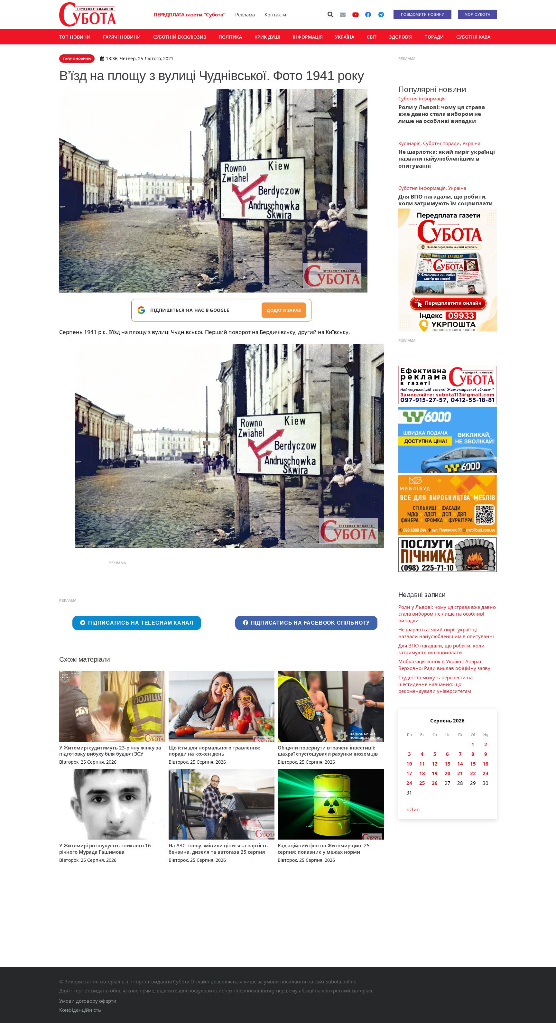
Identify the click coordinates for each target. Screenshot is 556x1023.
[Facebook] (368, 14)
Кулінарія (409, 143)
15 (473, 763)
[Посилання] (87, 14)
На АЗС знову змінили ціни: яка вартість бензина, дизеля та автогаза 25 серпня (218, 848)
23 (485, 773)
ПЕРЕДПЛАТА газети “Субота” (190, 14)
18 (422, 773)
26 (435, 783)
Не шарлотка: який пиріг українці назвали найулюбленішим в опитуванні (446, 158)
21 (460, 773)
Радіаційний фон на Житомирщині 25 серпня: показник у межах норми (324, 848)
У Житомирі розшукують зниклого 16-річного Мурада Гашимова (106, 848)
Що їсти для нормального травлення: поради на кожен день (214, 750)
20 (447, 773)
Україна (471, 143)
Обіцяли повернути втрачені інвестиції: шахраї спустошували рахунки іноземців (328, 750)
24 (409, 783)
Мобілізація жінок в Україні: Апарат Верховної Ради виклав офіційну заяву (444, 664)
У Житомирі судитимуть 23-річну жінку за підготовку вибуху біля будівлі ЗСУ (110, 750)
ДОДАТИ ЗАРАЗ (284, 310)
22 (473, 773)
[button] (330, 14)
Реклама (245, 14)
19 (435, 773)
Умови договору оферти (87, 1001)
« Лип (413, 809)
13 (447, 763)
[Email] (342, 14)
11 (422, 763)
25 (422, 783)
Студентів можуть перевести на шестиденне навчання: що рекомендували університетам (435, 684)
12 (435, 763)
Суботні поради (441, 143)
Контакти (275, 14)
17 (409, 773)
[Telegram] (381, 14)
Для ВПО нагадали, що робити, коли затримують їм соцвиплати (445, 200)
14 (460, 763)
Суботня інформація (422, 98)
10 (409, 763)
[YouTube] (355, 14)
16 (485, 763)
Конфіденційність (80, 1010)
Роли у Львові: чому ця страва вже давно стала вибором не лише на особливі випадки (441, 114)
